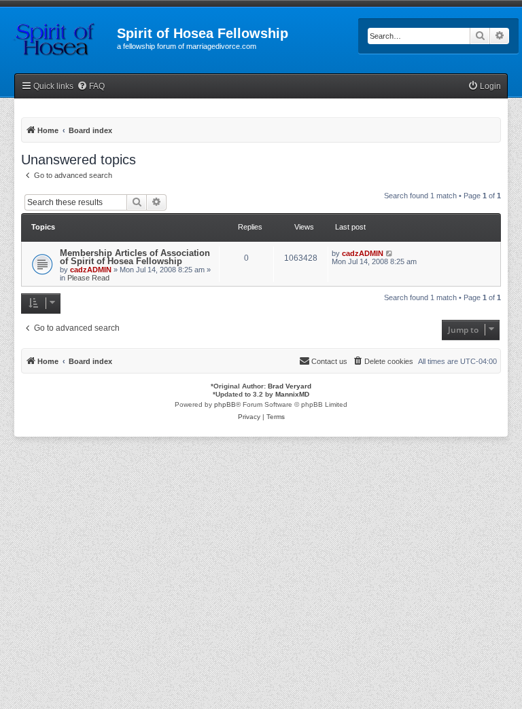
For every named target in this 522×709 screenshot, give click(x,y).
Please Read (88, 278)
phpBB (225, 404)
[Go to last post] (389, 253)
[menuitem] (91, 86)
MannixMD (292, 394)
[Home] (58, 37)
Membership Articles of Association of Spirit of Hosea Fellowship (135, 257)
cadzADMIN (90, 270)
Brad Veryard (289, 386)
